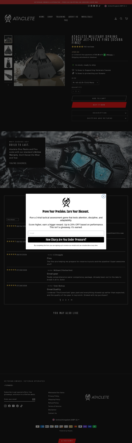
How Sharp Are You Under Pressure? (66, 239)
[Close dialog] (103, 196)
